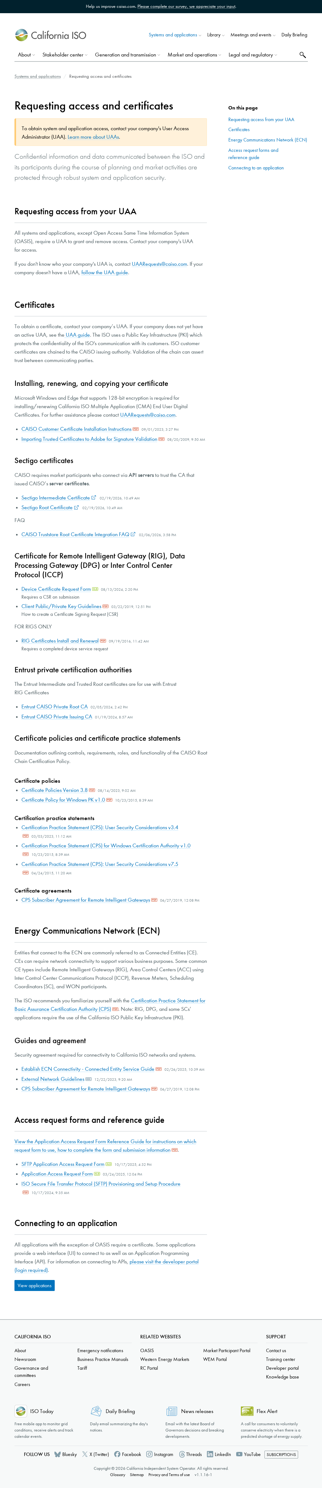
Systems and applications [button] (173, 35)
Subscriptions (281, 1454)
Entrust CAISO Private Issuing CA (56, 716)
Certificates (239, 129)
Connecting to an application (256, 168)
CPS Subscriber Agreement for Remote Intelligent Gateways (85, 900)
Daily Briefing (294, 35)
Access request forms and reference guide (253, 154)
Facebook (131, 1454)
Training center (280, 1359)
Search (302, 55)
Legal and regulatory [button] (251, 54)
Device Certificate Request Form (56, 589)
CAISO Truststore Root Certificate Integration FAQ (75, 534)
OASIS (147, 1350)
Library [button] (213, 35)
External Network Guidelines (52, 1079)
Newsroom (25, 1359)
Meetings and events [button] (250, 35)
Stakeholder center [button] (62, 54)
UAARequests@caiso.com (159, 264)
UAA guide (77, 335)
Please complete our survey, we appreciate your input (186, 6)
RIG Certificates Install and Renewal (60, 640)
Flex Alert (267, 1411)
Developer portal (282, 1368)
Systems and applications (37, 76)
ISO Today (41, 1411)
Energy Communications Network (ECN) (267, 140)
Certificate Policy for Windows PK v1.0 (63, 800)
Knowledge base (282, 1377)
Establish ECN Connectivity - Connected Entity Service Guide (87, 1069)
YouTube (252, 1454)
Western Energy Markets (164, 1359)
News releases (197, 1411)
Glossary (117, 1474)
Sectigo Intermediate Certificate (55, 497)
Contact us (276, 1350)
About (20, 1350)
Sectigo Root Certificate (47, 507)
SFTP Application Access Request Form (62, 1164)
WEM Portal (215, 1359)
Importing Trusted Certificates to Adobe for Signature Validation (89, 439)
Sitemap (137, 1474)
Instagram (163, 1454)
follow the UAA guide (104, 272)
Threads (194, 1454)
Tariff (82, 1368)
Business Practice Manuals (102, 1359)
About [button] (24, 54)
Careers (22, 1384)
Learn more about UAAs (93, 137)
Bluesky (69, 1454)
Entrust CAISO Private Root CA (54, 706)
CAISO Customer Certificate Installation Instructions (76, 429)
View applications (35, 1285)
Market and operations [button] (192, 54)
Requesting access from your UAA (261, 119)
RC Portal (149, 1368)
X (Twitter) (99, 1454)
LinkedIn (223, 1454)
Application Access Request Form (57, 1174)
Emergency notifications (100, 1350)
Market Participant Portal (226, 1350)
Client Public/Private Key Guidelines (61, 606)
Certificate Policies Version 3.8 (54, 790)
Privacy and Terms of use (169, 1474)
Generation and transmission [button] (125, 54)
